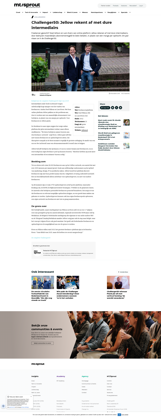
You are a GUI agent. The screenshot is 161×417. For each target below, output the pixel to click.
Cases (83, 386)
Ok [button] (119, 414)
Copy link (105, 108)
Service (109, 389)
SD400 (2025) (35, 409)
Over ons (109, 384)
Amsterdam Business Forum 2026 (117, 409)
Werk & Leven (35, 392)
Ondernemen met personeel (90, 403)
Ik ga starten (85, 401)
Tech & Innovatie (36, 384)
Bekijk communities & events (42, 343)
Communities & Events (89, 384)
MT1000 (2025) (35, 406)
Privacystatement (112, 395)
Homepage (85, 381)
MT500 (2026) (35, 403)
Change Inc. (85, 409)
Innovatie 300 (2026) (37, 401)
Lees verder (124, 414)
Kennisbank (60, 403)
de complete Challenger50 (40, 238)
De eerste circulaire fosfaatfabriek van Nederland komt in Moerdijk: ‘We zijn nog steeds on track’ (41, 296)
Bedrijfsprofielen (61, 401)
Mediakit (84, 389)
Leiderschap (35, 389)
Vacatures (110, 392)
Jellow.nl (84, 130)
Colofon (109, 381)
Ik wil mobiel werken (88, 406)
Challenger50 (111, 401)
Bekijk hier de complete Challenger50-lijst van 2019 (50, 101)
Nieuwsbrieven (36, 395)
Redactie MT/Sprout (45, 95)
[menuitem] (18, 12)
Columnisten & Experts (63, 409)
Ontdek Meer (124, 272)
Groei (33, 381)
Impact (33, 386)
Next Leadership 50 (112, 403)
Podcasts (59, 406)
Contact (84, 392)
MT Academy (60, 381)
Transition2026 (111, 406)
